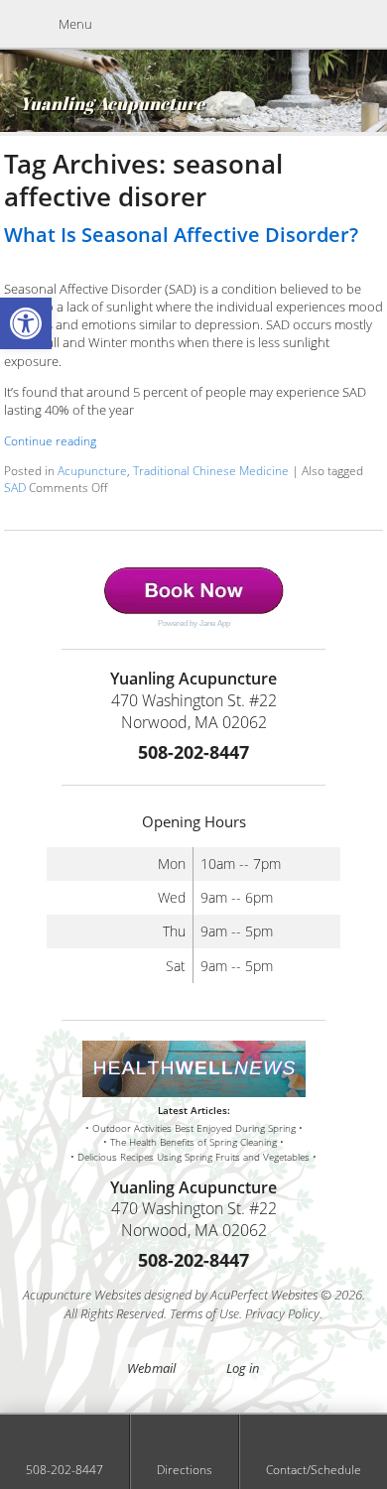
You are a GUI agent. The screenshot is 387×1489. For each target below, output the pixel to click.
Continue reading (51, 440)
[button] (26, 323)
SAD (15, 487)
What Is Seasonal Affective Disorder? (181, 234)
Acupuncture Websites (82, 1294)
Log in (243, 1368)
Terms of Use (204, 1313)
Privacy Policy (282, 1313)
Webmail (151, 1368)
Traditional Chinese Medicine (211, 470)
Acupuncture (92, 470)
